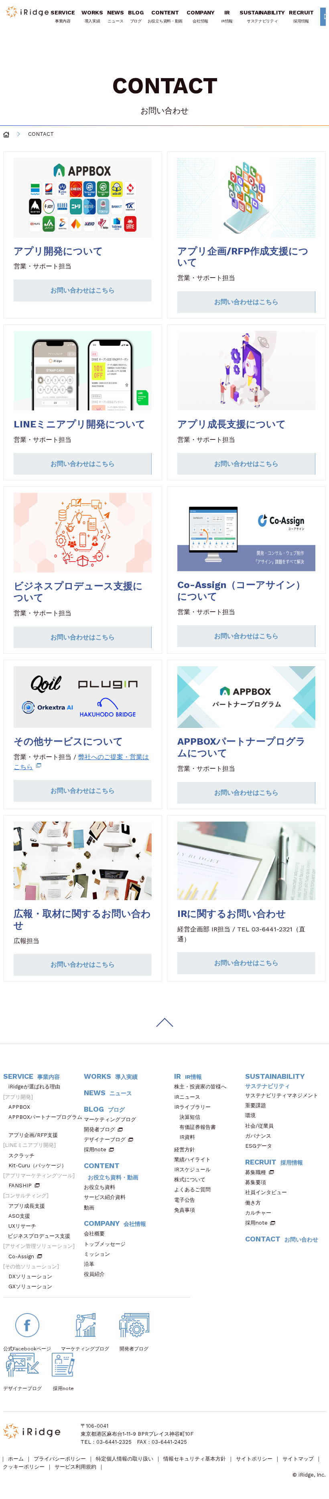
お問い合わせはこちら (83, 290)
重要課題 (255, 1105)
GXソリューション (30, 1286)
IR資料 (187, 1137)
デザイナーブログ (105, 1139)
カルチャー (258, 1213)
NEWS (115, 16)
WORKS (92, 16)
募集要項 (255, 1182)
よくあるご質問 (192, 1190)
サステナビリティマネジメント (281, 1095)
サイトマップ (298, 1459)
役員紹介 (94, 1274)
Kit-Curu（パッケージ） (37, 1166)
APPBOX (19, 1107)
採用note (95, 1149)
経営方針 (184, 1149)
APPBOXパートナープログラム (45, 1117)
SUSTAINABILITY (262, 16)
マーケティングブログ (110, 1119)
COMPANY (200, 16)
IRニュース (187, 1097)
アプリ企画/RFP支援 (33, 1135)
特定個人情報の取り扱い (124, 1459)
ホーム (16, 1459)
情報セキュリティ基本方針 (194, 1459)
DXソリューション (30, 1276)
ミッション (97, 1254)
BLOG (136, 16)
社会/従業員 (259, 1126)
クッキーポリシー (24, 1467)
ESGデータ (258, 1146)
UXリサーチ (22, 1226)
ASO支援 (19, 1216)
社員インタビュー (266, 1192)
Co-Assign (21, 1256)
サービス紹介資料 (105, 1197)
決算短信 (189, 1117)
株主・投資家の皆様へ (200, 1087)
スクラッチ (21, 1155)
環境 (250, 1115)
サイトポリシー (254, 1459)
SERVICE (63, 16)
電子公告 (184, 1200)
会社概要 (94, 1234)
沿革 (89, 1264)
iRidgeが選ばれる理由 (34, 1087)
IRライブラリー (192, 1107)
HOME (6, 134)
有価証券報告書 (197, 1127)
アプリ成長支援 (26, 1206)
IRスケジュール (192, 1170)
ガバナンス (258, 1136)
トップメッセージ (105, 1244)
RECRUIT (301, 16)
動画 (89, 1208)
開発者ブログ (99, 1129)
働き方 (253, 1203)
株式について (189, 1180)
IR (227, 16)
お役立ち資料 (99, 1187)
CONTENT (165, 16)
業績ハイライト (192, 1159)
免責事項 (184, 1210)
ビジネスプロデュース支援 (39, 1236)
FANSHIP (20, 1186)
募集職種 (255, 1172)
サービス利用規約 (75, 1467)
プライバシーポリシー (60, 1459)
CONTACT (281, 1239)
